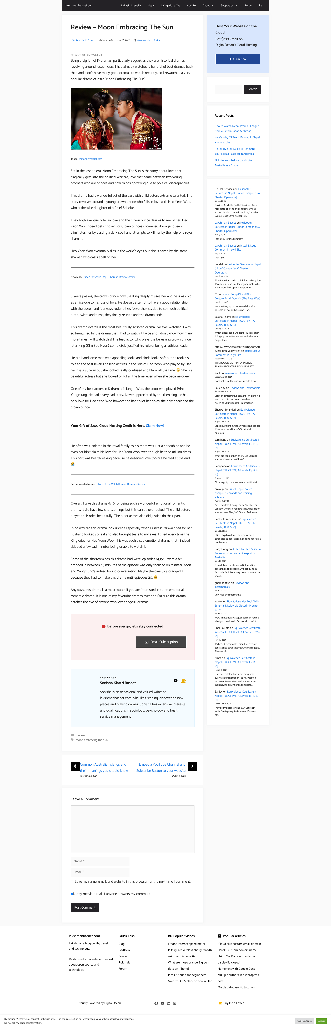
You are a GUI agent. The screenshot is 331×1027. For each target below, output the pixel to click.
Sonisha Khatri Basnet (83, 40)
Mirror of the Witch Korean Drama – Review (121, 484)
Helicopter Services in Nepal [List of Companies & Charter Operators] (237, 193)
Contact (124, 956)
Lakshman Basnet (225, 222)
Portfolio (124, 950)
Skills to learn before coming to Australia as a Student (233, 163)
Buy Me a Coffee (233, 1003)
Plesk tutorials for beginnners (187, 975)
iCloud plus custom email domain (239, 944)
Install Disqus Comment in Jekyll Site (235, 247)
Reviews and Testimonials (239, 373)
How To (191, 5)
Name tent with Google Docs (236, 968)
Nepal (151, 5)
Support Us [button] (227, 5)
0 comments (143, 40)
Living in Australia (131, 5)
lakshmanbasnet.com (79, 5)
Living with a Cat (170, 5)
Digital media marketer (84, 959)
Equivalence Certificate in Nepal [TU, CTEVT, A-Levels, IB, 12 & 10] (235, 321)
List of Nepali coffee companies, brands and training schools (233, 493)
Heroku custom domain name (237, 950)
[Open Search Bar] (260, 5)
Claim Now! (155, 426)
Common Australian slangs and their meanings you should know (104, 768)
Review (157, 40)
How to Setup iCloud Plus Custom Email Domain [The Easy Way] (237, 296)
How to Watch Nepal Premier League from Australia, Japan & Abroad (237, 128)
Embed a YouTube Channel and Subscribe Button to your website (160, 768)
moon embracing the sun (92, 740)
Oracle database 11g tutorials (236, 987)
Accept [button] (321, 1021)
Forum (248, 5)
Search (252, 89)
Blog (121, 944)
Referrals (124, 962)
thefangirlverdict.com (90, 159)
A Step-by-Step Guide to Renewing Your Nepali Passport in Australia (235, 151)
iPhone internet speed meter (186, 944)
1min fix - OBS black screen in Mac (190, 981)
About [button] (206, 5)
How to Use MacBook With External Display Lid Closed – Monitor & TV (237, 605)
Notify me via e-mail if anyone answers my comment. (112, 894)
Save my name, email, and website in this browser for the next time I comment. (133, 882)
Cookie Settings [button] (304, 1021)
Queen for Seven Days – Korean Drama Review (109, 277)
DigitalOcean (112, 1003)
